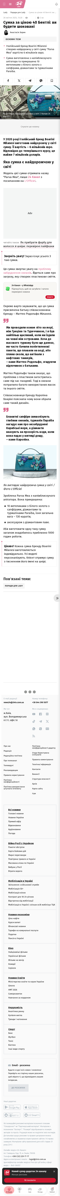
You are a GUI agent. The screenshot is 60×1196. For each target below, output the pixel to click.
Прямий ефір (14, 821)
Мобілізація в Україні (20, 881)
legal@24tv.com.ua (37, 1159)
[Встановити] (30, 1176)
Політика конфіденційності (12, 781)
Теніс (10, 1041)
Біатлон (12, 1045)
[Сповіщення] (56, 4)
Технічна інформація (41, 764)
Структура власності (41, 779)
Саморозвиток (15, 993)
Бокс (10, 1033)
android (12, 1107)
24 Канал (34, 177)
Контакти (36, 769)
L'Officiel (30, 181)
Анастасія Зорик (17, 32)
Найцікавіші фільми (18, 952)
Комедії (11, 964)
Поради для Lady (18, 13)
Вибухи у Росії (15, 867)
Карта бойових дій (17, 851)
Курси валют (14, 922)
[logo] (18, 4)
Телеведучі (8, 765)
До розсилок (18, 1088)
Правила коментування (42, 760)
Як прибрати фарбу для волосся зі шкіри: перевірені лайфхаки (28, 244)
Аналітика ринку (16, 1011)
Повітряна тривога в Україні (21, 859)
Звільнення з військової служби (23, 885)
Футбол (11, 1037)
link (34, 714)
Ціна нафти (13, 918)
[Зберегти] (52, 80)
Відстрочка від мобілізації (20, 901)
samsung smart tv (32, 1115)
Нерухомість (15, 1007)
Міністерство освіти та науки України (26, 981)
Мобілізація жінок (17, 892)
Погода (11, 833)
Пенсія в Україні (16, 938)
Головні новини (16, 813)
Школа (11, 985)
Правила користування (14, 775)
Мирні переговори (17, 855)
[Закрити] (54, 1171)
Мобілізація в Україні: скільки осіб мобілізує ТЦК (31, 904)
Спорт (11, 1029)
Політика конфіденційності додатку (43, 747)
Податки (12, 934)
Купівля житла (15, 1015)
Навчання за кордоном (19, 997)
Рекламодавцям (11, 770)
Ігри (34, 794)
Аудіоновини (14, 829)
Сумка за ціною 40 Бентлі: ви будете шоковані (42, 13)
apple (32, 1107)
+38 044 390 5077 (40, 702)
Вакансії (35, 774)
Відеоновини (14, 825)
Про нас (7, 746)
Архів (34, 784)
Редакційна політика (13, 756)
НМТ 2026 (12, 990)
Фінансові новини (17, 926)
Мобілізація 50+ (15, 888)
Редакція (8, 751)
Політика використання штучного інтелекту (14, 788)
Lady (5, 13)
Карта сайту (37, 789)
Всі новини (14, 809)
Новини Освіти (16, 977)
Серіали (12, 968)
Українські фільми (17, 956)
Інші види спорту (16, 1049)
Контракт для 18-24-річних (21, 897)
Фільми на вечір (16, 960)
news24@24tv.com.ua (14, 702)
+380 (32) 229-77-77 (20, 1156)
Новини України (16, 817)
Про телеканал (10, 761)
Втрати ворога (15, 871)
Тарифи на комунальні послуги (23, 930)
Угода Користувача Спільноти (40, 754)
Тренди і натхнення (17, 1019)
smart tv (12, 1115)
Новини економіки (18, 914)
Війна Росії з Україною (21, 843)
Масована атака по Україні (21, 863)
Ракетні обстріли (16, 847)
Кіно (10, 948)
